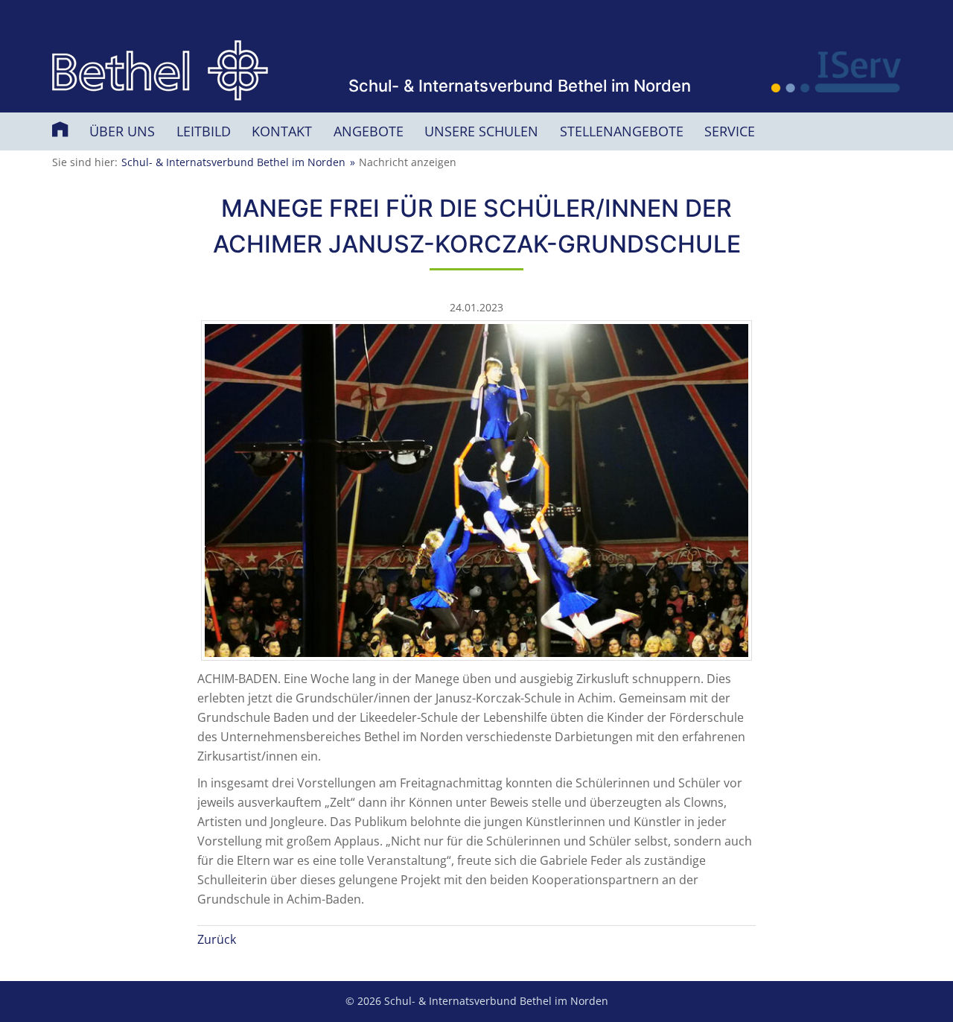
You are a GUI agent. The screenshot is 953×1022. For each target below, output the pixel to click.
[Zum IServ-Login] (836, 71)
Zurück (216, 939)
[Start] (61, 128)
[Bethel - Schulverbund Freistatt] (160, 70)
